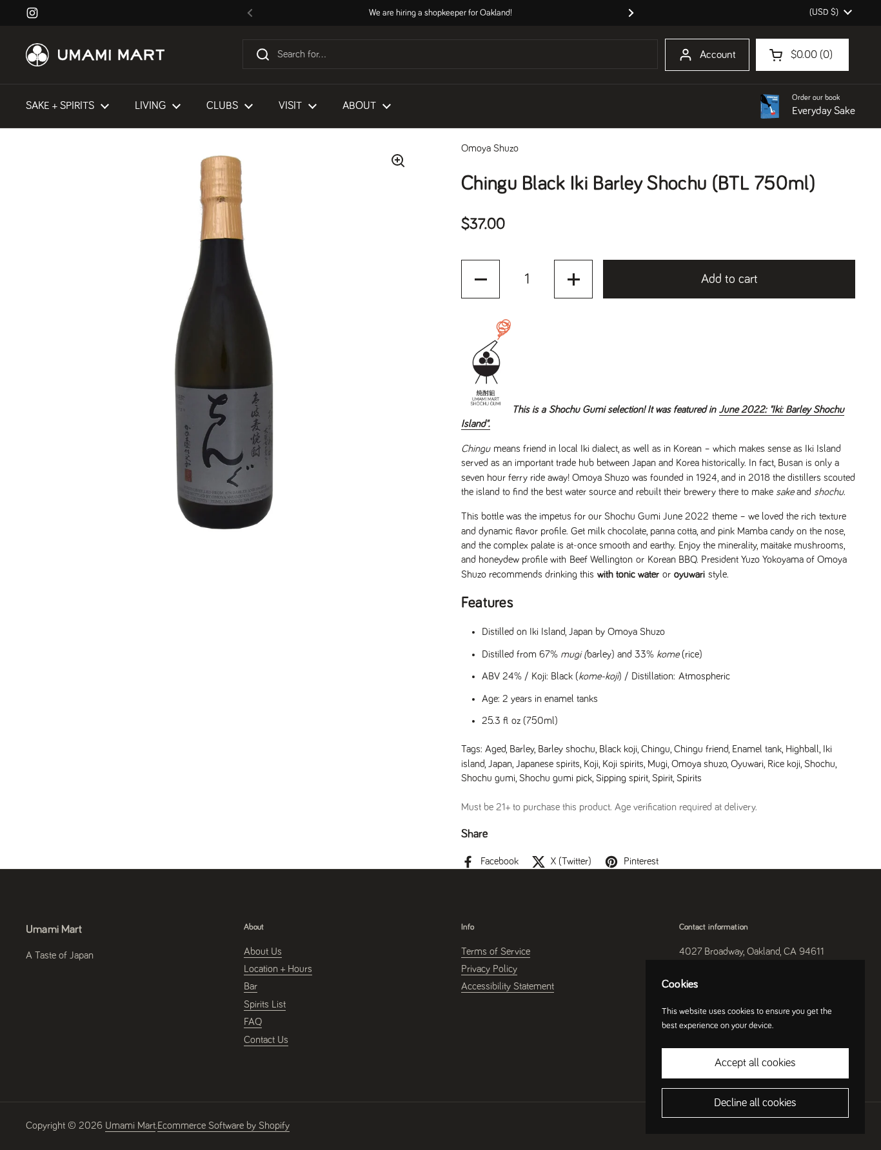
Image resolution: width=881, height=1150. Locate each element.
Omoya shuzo (699, 764)
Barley (522, 749)
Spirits (689, 778)
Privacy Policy (489, 969)
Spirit (662, 778)
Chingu (655, 749)
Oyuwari (747, 764)
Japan (500, 764)
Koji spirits (623, 764)
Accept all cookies (755, 1063)
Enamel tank (757, 749)
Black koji (618, 749)
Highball (802, 749)
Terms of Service (495, 951)
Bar (250, 986)
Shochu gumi (488, 778)
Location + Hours (278, 969)
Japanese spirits (548, 764)
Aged (495, 749)
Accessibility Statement (507, 986)
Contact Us (266, 1040)
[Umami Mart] (95, 54)
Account (718, 55)
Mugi (658, 764)
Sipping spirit (622, 778)
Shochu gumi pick (555, 778)
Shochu (819, 764)
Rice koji (783, 764)
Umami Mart (130, 1125)
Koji (591, 764)
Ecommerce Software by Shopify (223, 1125)
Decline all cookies (755, 1103)
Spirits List (265, 1004)
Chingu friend (701, 749)
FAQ (253, 1022)
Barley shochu (566, 749)
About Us (263, 951)
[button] (480, 279)
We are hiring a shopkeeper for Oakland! (440, 12)
